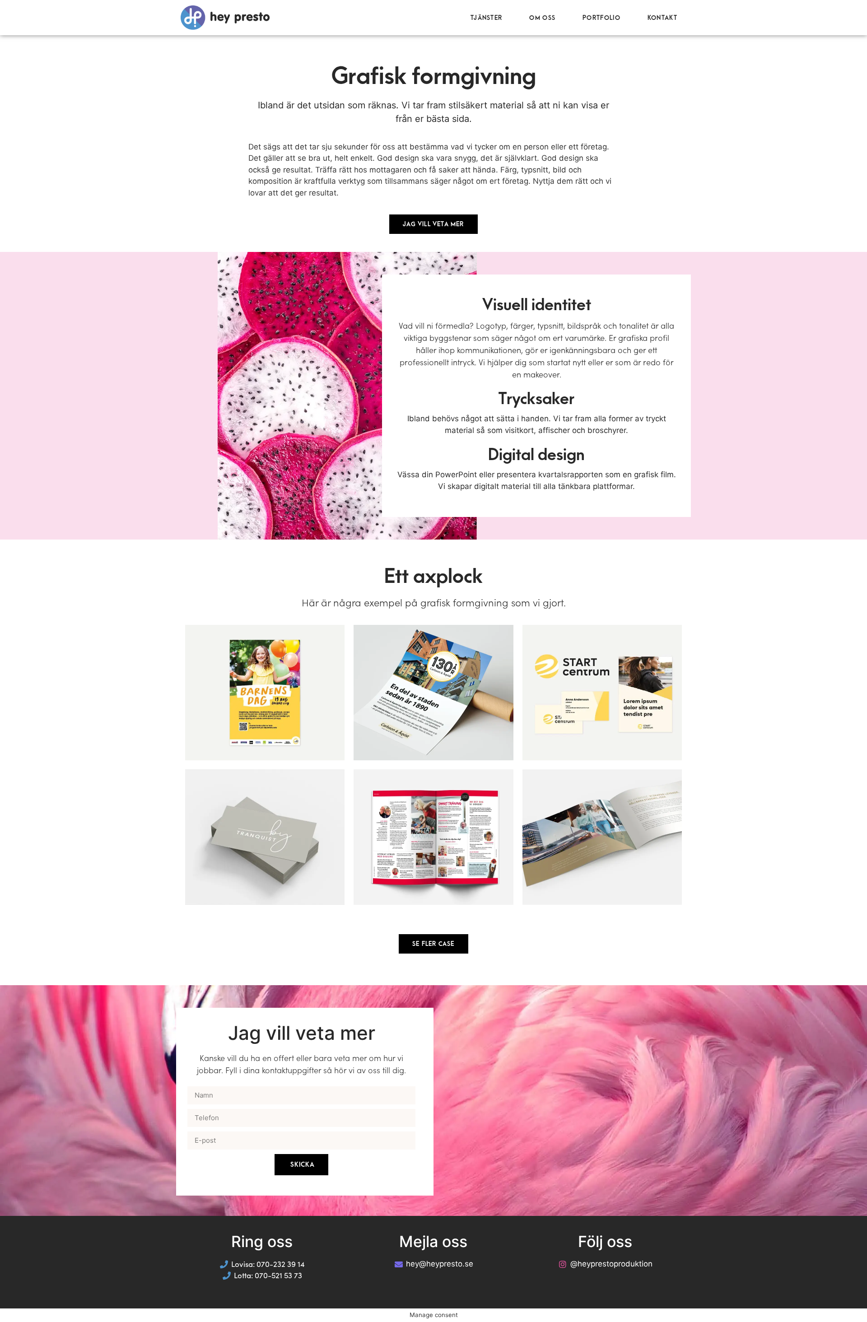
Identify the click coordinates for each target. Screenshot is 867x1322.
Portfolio (601, 17)
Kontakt (662, 17)
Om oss (542, 17)
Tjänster (486, 17)
